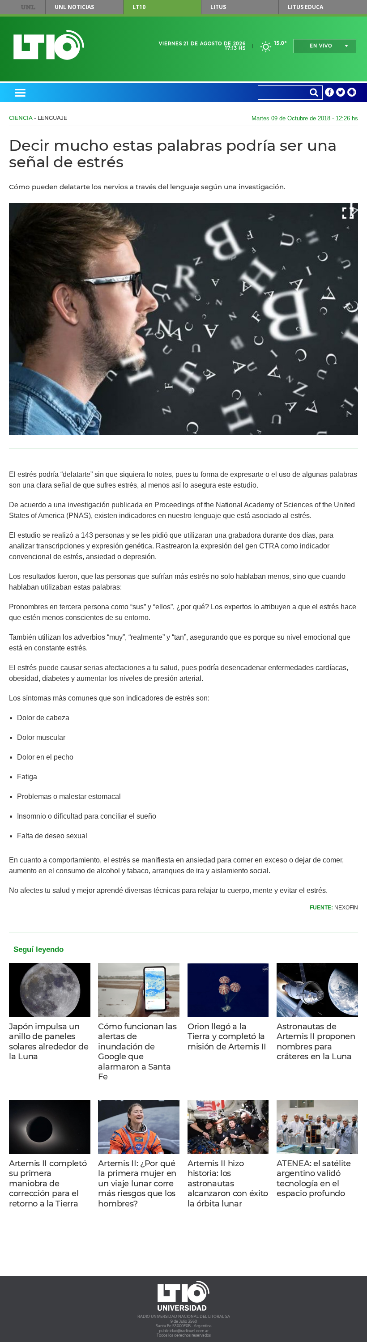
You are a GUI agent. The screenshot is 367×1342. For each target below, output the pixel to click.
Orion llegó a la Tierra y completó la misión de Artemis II (227, 1037)
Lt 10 (49, 45)
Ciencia (21, 118)
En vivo (321, 46)
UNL (28, 7)
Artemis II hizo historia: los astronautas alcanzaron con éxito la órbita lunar (228, 1184)
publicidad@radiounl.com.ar (184, 1331)
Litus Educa (305, 7)
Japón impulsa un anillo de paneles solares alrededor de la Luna (48, 1042)
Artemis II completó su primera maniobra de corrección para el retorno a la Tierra (48, 1184)
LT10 (138, 7)
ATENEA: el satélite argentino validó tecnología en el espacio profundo (314, 1179)
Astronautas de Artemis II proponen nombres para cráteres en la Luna (316, 1042)
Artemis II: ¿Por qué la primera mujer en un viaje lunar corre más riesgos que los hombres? (137, 1184)
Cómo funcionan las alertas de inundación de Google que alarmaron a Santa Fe (137, 1052)
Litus (218, 7)
